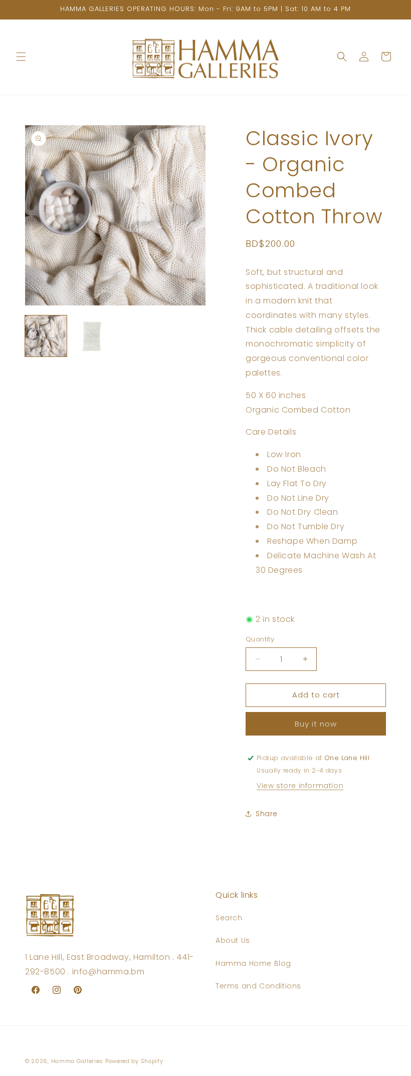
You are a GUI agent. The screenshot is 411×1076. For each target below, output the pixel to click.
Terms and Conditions (258, 986)
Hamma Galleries (77, 1061)
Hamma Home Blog (253, 963)
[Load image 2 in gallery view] (92, 336)
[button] (21, 57)
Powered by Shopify (134, 1061)
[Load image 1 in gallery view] (46, 336)
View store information (300, 786)
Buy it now (316, 724)
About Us (233, 940)
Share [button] (267, 814)
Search (229, 918)
